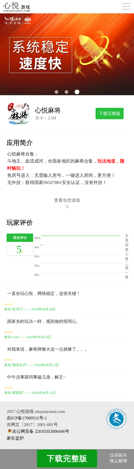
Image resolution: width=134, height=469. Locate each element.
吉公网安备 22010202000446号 (40, 431)
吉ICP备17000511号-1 (27, 418)
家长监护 (15, 438)
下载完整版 (109, 113)
